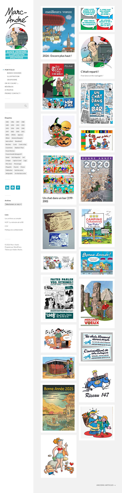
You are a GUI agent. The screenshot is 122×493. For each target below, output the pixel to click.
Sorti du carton (19, 170)
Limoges (8, 160)
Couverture (9, 147)
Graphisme (12, 80)
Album (7, 138)
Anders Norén (17, 250)
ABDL (7, 135)
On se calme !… (12, 83)
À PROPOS (9, 90)
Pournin (16, 167)
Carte (15, 144)
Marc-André (14, 245)
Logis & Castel (17, 160)
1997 (7, 131)
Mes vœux (9, 164)
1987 (17, 122)
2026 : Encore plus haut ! (57, 55)
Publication (9, 170)
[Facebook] (13, 187)
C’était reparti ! (90, 71)
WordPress (17, 247)
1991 (17, 125)
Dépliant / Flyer (19, 147)
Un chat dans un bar (20, 173)
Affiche (13, 135)
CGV (6, 226)
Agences (20, 135)
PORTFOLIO (10, 70)
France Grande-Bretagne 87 (14, 154)
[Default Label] (7, 187)
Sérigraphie (9, 173)
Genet (7, 157)
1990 (12, 125)
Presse (23, 167)
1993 (7, 128)
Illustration (13, 76)
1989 (7, 125)
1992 (22, 125)
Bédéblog (9, 87)
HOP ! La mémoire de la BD (14, 222)
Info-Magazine (16, 157)
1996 (22, 128)
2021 (22, 131)
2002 (12, 131)
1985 (7, 122)
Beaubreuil (18, 141)
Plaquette (8, 167)
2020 (17, 131)
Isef (24, 157)
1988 (22, 122)
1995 (17, 128)
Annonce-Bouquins (17, 138)
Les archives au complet (13, 218)
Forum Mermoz (10, 151)
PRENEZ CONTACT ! (13, 93)
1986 (12, 122)
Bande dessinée (14, 73)
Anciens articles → (106, 485)
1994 (12, 128)
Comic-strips (22, 144)
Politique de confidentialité (14, 230)
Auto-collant (9, 141)
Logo (25, 160)
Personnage (17, 164)
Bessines (8, 144)
